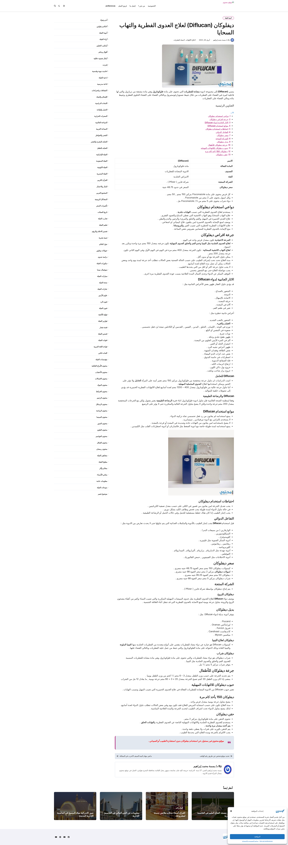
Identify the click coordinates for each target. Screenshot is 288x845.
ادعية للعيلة (103, 78)
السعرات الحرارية (100, 116)
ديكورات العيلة (102, 263)
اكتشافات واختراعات (99, 90)
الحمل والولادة (102, 110)
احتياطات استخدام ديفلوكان (216, 129)
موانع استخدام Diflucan (218, 126)
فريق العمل (122, 6)
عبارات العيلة (102, 289)
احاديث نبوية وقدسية (99, 71)
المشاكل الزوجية (101, 199)
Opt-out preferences (266, 841)
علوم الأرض (103, 295)
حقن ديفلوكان (221, 154)
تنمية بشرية (103, 238)
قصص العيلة (102, 334)
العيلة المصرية (102, 174)
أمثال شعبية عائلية (100, 58)
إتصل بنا (132, 6)
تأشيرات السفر (101, 206)
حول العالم (103, 244)
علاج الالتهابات (190, 40)
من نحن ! (141, 6)
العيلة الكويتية (102, 167)
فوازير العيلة (102, 321)
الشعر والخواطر (101, 135)
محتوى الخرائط (101, 391)
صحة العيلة (103, 282)
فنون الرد (103, 302)
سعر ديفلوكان (222, 135)
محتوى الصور (102, 423)
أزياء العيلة (103, 39)
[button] (231, 811)
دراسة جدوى (102, 257)
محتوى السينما (102, 417)
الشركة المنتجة (222, 138)
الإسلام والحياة (102, 97)
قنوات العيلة (102, 340)
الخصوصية (152, 6)
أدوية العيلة (228, 18)
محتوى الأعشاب (101, 372)
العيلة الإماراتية (101, 154)
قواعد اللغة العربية (100, 346)
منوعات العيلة (102, 487)
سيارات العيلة (102, 276)
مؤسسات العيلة (101, 359)
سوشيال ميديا (102, 270)
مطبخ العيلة (103, 462)
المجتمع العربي (101, 193)
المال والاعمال (102, 186)
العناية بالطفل (102, 148)
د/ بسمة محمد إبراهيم (206, 766)
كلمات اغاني (102, 353)
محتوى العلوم (102, 430)
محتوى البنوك (102, 385)
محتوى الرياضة (101, 411)
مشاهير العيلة (102, 455)
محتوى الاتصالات (101, 379)
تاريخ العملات (102, 212)
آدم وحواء (103, 20)
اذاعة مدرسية (102, 84)
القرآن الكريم (102, 180)
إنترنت (105, 65)
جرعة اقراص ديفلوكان (218, 119)
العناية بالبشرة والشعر (99, 142)
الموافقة (257, 837)
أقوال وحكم (103, 52)
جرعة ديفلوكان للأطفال (217, 145)
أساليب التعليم (102, 45)
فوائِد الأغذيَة (102, 314)
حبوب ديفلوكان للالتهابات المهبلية (214, 148)
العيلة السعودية (101, 161)
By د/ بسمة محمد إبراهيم (221, 40)
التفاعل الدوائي (222, 132)
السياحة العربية (101, 129)
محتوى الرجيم (102, 398)
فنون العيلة (103, 308)
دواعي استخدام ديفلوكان (218, 116)
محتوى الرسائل (101, 404)
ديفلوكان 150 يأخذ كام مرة (216, 151)
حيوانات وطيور (101, 250)
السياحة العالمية (101, 122)
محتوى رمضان (101, 449)
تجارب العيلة (102, 218)
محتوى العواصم (101, 436)
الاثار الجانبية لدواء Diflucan (216, 122)
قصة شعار (103, 327)
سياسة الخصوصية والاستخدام (250, 841)
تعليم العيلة (103, 225)
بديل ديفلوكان (222, 142)
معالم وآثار (103, 468)
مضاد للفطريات (179, 40)
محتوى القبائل (102, 443)
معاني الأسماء (102, 475)
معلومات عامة (102, 481)
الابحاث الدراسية (101, 103)
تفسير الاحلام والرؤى (99, 231)
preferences (110, 6)
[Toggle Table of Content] (232, 113)
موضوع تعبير (102, 494)
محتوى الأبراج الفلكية (99, 366)
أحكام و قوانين (102, 26)
